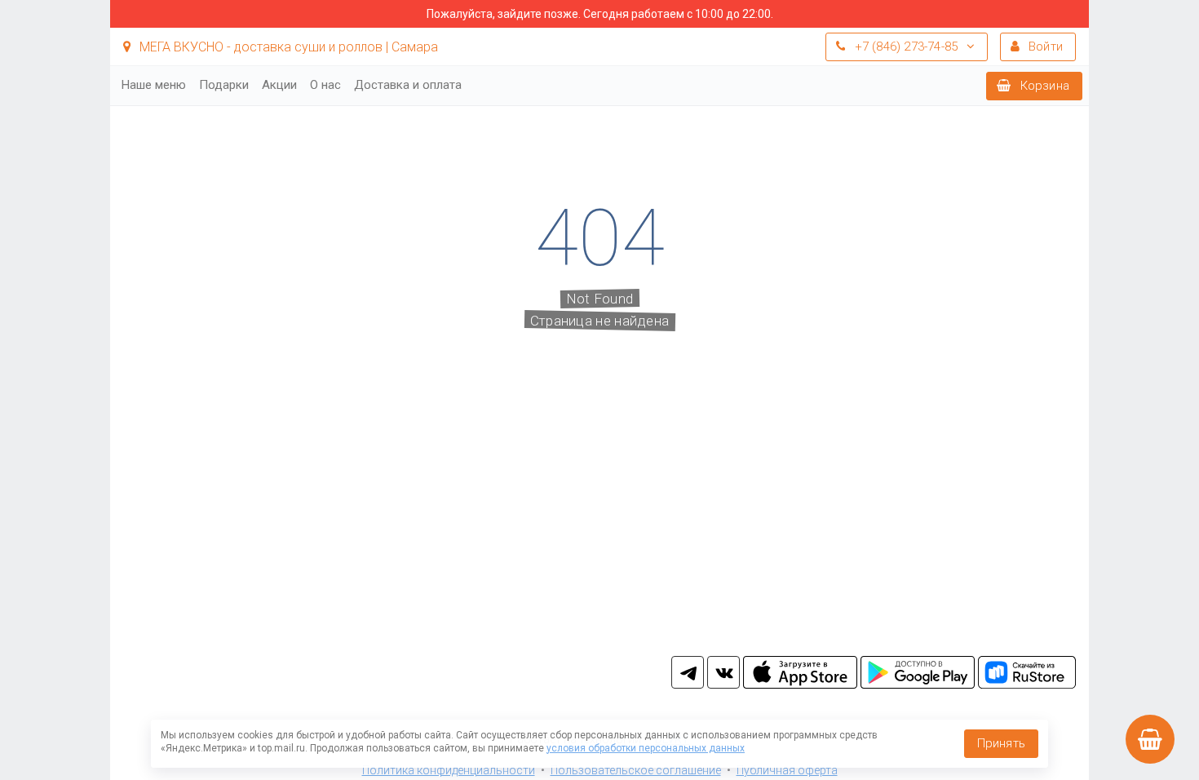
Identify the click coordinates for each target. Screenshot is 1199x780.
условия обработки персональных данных (645, 748)
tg (687, 672)
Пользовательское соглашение (636, 770)
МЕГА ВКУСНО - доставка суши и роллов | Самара (287, 47)
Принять (1001, 743)
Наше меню (154, 85)
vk (723, 672)
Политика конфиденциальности (448, 770)
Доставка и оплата (408, 85)
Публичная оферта (787, 770)
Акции (279, 85)
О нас (325, 85)
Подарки (224, 85)
